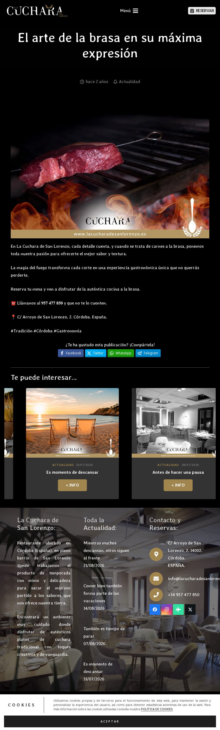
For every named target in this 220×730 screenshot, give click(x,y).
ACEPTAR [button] (110, 721)
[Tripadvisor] (178, 609)
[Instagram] (166, 609)
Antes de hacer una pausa (122, 472)
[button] (129, 10)
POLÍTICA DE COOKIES (157, 709)
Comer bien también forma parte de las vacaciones (102, 593)
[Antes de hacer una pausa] (121, 423)
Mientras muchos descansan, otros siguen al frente (106, 550)
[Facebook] (154, 609)
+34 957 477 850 (183, 594)
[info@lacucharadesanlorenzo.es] (158, 578)
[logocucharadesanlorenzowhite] (37, 10)
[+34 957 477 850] (158, 594)
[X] (190, 609)
